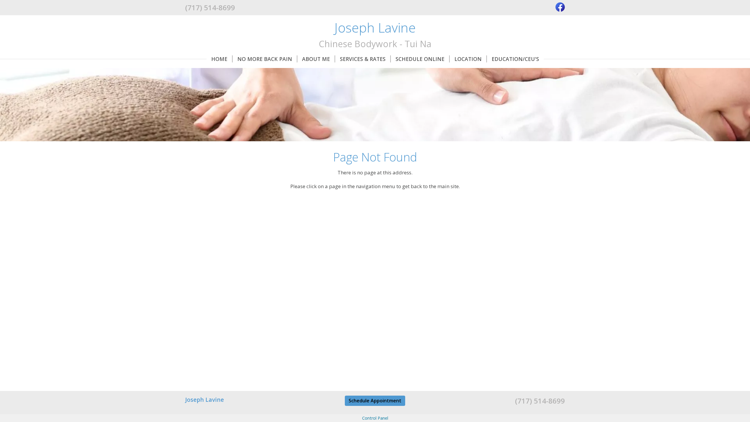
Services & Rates (363, 58)
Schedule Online (420, 58)
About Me (316, 58)
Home (219, 58)
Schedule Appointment (375, 400)
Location (468, 58)
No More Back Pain (264, 58)
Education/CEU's (515, 58)
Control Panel (375, 418)
